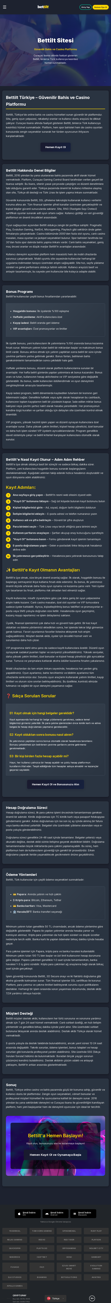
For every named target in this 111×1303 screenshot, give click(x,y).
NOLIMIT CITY (96, 1248)
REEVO (42, 1240)
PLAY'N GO (42, 1248)
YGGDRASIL (15, 1231)
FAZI (42, 1267)
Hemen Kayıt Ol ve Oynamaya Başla (55, 1154)
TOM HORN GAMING (42, 1231)
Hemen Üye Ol (100, 7)
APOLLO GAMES (15, 1286)
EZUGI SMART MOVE (69, 1267)
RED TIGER (69, 1240)
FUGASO (15, 1267)
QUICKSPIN (15, 1248)
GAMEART (96, 1257)
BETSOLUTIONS (69, 1277)
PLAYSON (96, 1240)
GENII (69, 1257)
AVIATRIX (96, 1277)
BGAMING (42, 1277)
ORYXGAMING (69, 1248)
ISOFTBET (42, 1257)
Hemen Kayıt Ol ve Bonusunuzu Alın (55, 784)
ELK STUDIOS (15, 1277)
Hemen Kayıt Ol (55, 147)
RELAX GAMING (14, 1240)
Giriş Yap (85, 7)
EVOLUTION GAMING (96, 1267)
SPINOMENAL (69, 1231)
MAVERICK (15, 1257)
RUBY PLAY (96, 1231)
